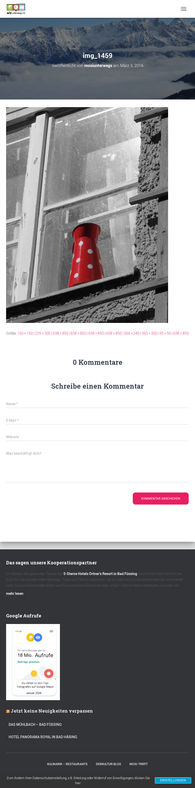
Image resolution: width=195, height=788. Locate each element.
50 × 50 (165, 333)
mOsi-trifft (138, 764)
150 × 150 (25, 333)
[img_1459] (87, 214)
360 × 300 (149, 333)
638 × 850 (60, 333)
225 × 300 (43, 333)
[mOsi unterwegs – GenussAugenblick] (18, 9)
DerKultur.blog (108, 764)
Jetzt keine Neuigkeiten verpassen (52, 711)
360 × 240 (131, 333)
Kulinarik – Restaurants (67, 764)
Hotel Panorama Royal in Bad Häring (43, 737)
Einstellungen (173, 780)
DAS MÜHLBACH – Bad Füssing (35, 725)
